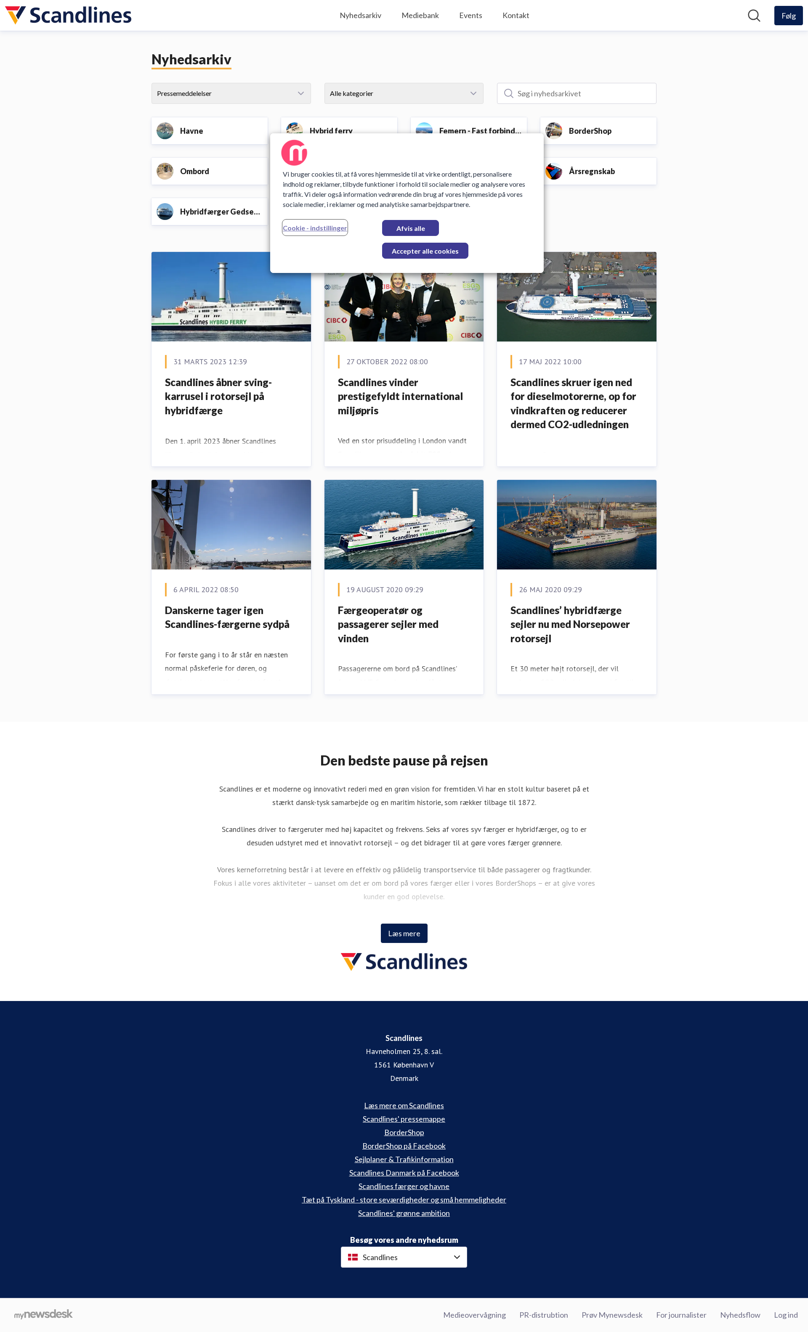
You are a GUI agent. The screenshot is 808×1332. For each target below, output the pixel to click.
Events (470, 15)
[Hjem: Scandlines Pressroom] (68, 15)
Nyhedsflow (740, 1314)
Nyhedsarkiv (360, 15)
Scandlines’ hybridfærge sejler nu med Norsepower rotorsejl (570, 624)
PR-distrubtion (543, 1314)
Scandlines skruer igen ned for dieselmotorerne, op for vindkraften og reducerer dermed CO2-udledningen (573, 403)
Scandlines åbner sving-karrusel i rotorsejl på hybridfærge (218, 396)
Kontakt (515, 15)
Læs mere (404, 933)
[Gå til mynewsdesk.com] (43, 1315)
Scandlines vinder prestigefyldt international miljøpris (400, 396)
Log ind (786, 1314)
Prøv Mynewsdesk (612, 1314)
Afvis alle (410, 228)
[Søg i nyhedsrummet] (754, 15)
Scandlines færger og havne (404, 1186)
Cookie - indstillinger (315, 228)
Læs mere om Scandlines (404, 1105)
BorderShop (404, 1132)
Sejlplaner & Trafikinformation (404, 1159)
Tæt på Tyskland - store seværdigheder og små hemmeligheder (404, 1199)
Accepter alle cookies (425, 251)
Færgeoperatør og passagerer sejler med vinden (388, 624)
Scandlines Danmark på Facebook (404, 1172)
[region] (407, 203)
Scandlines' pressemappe (404, 1118)
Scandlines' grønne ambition (404, 1213)
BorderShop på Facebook (404, 1145)
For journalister (681, 1314)
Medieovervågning (474, 1314)
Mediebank (420, 15)
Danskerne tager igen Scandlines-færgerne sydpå (227, 617)
